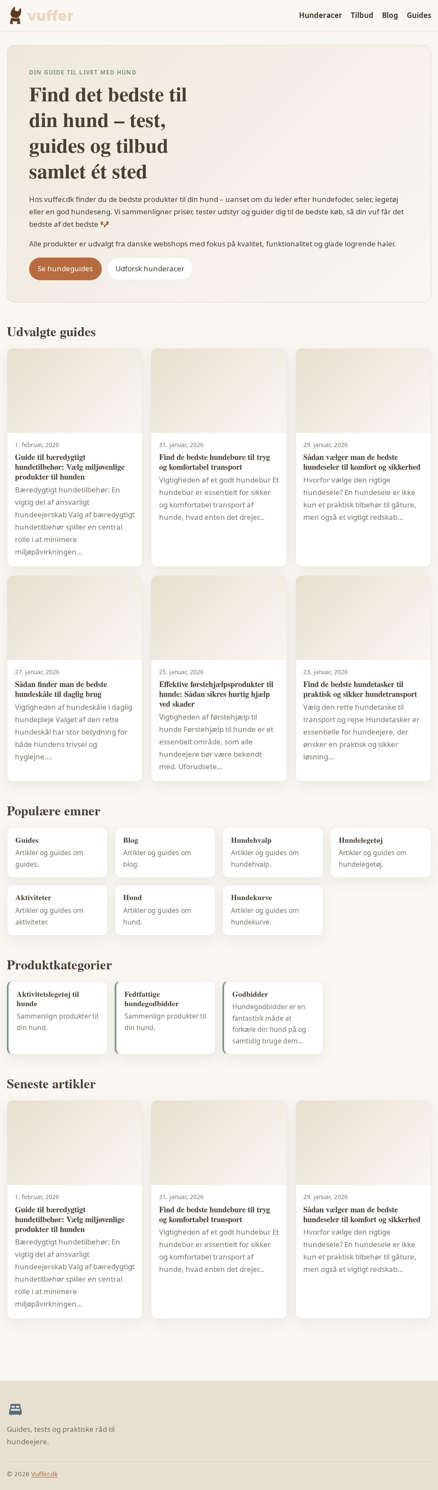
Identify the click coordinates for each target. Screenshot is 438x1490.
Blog (390, 15)
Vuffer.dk (44, 1473)
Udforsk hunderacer (149, 268)
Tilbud (362, 15)
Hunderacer (320, 15)
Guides (419, 15)
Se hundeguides (65, 268)
